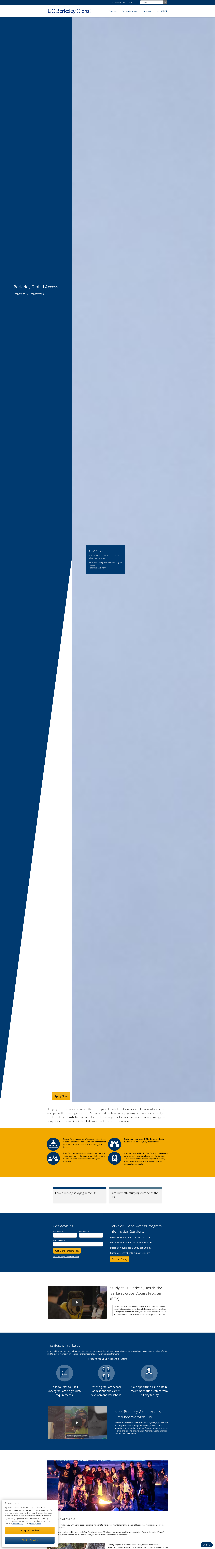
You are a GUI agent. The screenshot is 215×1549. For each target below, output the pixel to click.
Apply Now (62, 1096)
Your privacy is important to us (66, 1256)
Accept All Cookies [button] (30, 1530)
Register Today (120, 1259)
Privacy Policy (35, 1524)
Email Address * (59, 1240)
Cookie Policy (17, 1524)
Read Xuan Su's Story (97, 568)
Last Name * (84, 1232)
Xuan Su (96, 551)
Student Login (116, 2)
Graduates (148, 11)
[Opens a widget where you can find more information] (206, 1545)
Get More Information (67, 1250)
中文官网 (161, 11)
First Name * (58, 1232)
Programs (113, 11)
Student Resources (130, 11)
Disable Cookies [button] (30, 1540)
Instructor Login (128, 2)
